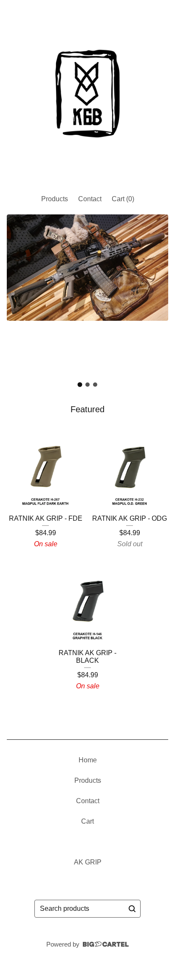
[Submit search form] (132, 909)
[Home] (87, 93)
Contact (90, 198)
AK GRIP (88, 862)
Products (54, 198)
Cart (87, 821)
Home (88, 760)
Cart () (123, 198)
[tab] (80, 384)
